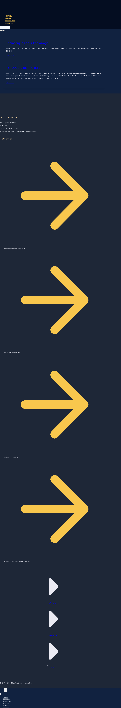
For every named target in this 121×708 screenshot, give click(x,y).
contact (52, 667)
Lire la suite (11, 55)
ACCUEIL (8, 16)
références (54, 603)
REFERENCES (10, 21)
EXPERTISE (9, 18)
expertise (53, 635)
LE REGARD (9, 23)
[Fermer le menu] (0, 694)
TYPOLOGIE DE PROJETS (23, 68)
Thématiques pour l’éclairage (27, 43)
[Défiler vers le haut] (2, 690)
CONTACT (5, 27)
